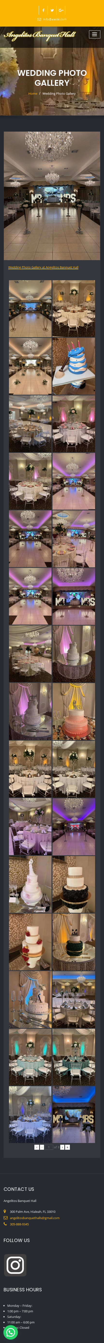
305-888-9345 (19, 1224)
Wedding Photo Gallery (59, 93)
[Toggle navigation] (95, 34)
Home (32, 93)
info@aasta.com (55, 19)
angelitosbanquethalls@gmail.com (34, 1218)
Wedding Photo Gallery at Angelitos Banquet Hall (43, 267)
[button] (10, 1332)
